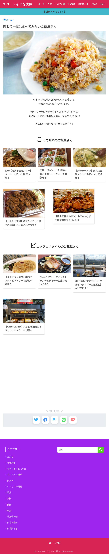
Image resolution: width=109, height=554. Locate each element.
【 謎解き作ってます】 (54, 11)
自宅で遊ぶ (12, 522)
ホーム (41, 4)
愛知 (9, 504)
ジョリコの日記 (14, 486)
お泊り (103, 4)
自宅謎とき (83, 4)
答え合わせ (12, 516)
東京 (9, 510)
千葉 (9, 492)
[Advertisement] (54, 370)
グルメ (94, 4)
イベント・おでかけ (56, 4)
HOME (56, 542)
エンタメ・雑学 (14, 474)
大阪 (9, 498)
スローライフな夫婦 (17, 4)
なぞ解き (72, 4)
